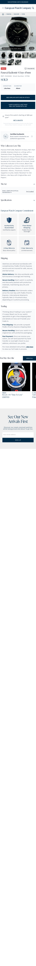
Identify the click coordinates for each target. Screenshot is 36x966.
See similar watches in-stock (18, 97)
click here (29, 347)
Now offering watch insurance (18, 2)
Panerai (8, 14)
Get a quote (18, 120)
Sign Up (18, 440)
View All (29, 358)
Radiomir (16, 14)
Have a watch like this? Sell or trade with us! (18, 105)
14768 (23, 14)
